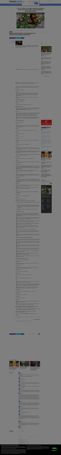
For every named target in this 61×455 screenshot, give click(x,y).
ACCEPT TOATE (54, 448)
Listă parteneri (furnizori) (29, 449)
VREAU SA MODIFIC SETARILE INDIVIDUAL (54, 450)
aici (17, 451)
